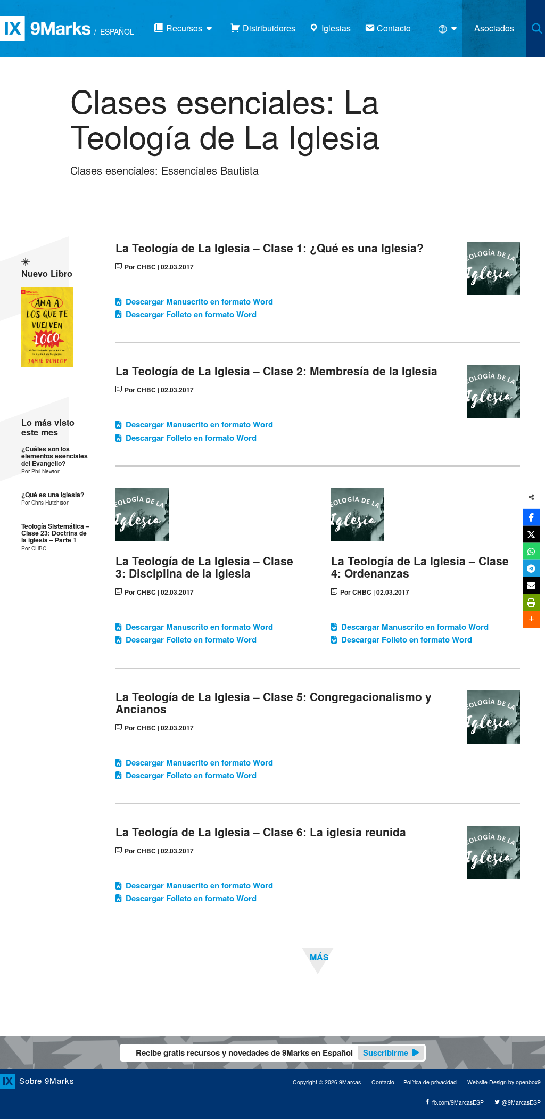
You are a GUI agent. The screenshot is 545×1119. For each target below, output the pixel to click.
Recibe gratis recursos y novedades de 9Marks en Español (272, 1052)
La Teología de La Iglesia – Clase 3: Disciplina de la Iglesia (204, 567)
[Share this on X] (531, 533)
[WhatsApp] (531, 551)
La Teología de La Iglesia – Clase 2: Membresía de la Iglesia (276, 371)
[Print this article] (531, 602)
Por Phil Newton (41, 471)
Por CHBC (140, 266)
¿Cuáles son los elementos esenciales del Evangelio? (54, 456)
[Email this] (531, 585)
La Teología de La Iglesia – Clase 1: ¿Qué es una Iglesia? (269, 248)
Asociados (494, 28)
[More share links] (531, 619)
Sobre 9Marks (47, 1080)
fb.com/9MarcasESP (457, 1102)
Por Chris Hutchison (45, 502)
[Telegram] (531, 568)
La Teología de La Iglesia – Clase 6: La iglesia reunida (260, 832)
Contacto (382, 1082)
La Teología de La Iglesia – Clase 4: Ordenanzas (420, 567)
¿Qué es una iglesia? (52, 494)
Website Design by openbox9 (504, 1082)
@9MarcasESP (520, 1102)
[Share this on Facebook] (531, 516)
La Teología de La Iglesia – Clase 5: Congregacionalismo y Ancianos (273, 702)
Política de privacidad (430, 1082)
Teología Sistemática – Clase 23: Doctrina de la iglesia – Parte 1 (55, 533)
